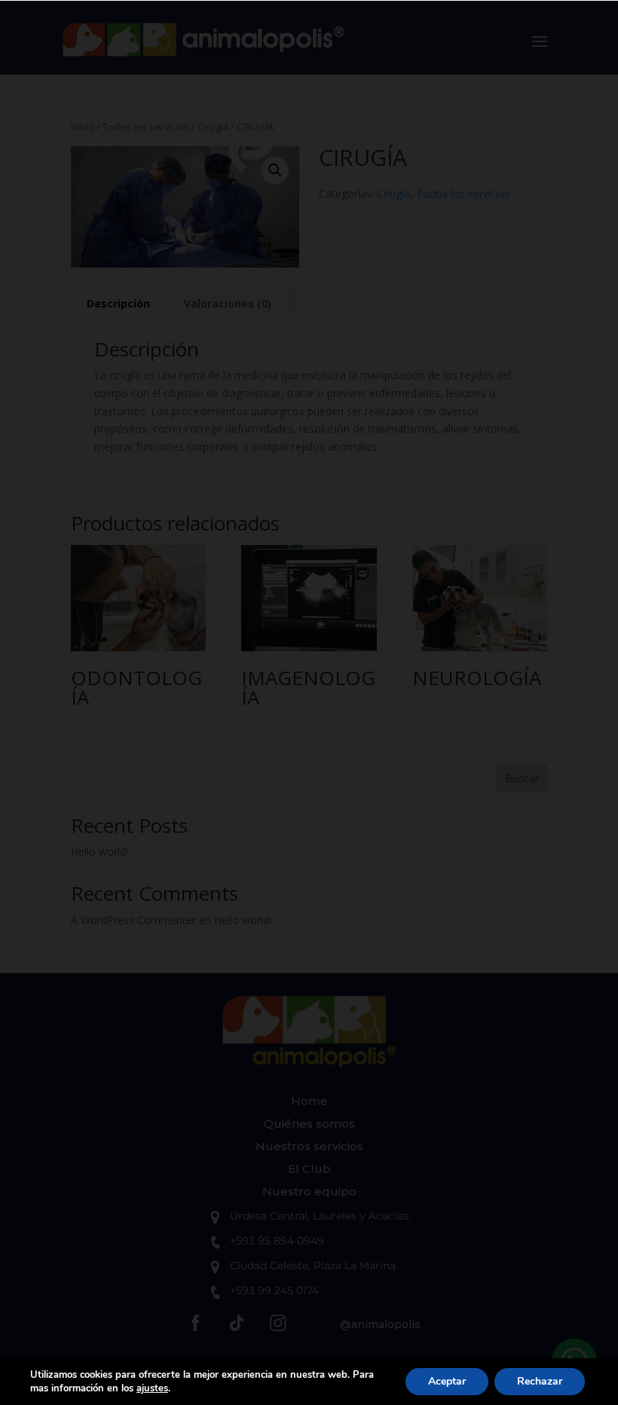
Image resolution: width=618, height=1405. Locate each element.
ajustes (152, 1388)
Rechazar (539, 1381)
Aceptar (447, 1381)
